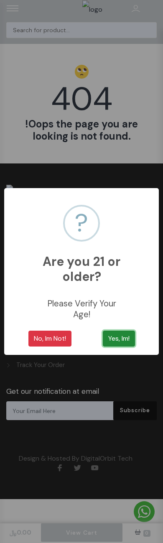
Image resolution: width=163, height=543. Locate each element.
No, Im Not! (50, 338)
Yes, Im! (119, 338)
